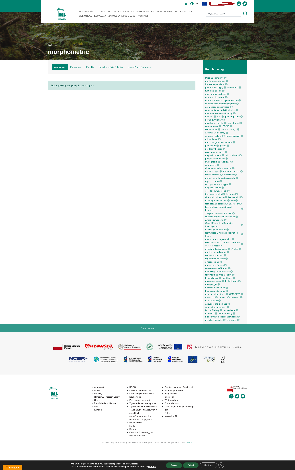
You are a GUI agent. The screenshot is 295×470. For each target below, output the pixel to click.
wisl (219, 116)
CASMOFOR (211, 300)
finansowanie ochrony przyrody (220, 103)
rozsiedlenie (229, 310)
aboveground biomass (216, 304)
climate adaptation (214, 255)
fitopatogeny (225, 275)
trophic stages (212, 171)
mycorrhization (233, 136)
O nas (100, 11)
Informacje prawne (174, 390)
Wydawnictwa (183, 11)
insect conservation (227, 316)
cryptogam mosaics (214, 152)
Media (132, 426)
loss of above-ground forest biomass (218, 208)
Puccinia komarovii (214, 78)
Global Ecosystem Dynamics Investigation (219, 225)
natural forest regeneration (218, 239)
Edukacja (100, 16)
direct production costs (216, 249)
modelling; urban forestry (217, 271)
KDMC (190, 442)
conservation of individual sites (220, 110)
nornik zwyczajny (213, 120)
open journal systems (215, 94)
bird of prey (233, 123)
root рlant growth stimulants (218, 142)
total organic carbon (215, 203)
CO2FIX (223, 297)
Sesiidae (225, 162)
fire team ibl (234, 197)
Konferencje (144, 11)
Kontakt (143, 16)
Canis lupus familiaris (215, 229)
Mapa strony (135, 422)
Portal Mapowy (172, 403)
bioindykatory (211, 278)
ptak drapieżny (232, 116)
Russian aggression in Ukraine (220, 216)
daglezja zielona (213, 187)
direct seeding (212, 262)
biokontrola (232, 87)
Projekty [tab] (90, 67)
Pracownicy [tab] (75, 67)
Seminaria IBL (165, 11)
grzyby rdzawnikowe (215, 81)
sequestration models (215, 307)
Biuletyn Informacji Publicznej (179, 387)
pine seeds (210, 145)
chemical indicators (214, 197)
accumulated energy (215, 132)
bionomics (229, 174)
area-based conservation (217, 107)
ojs (220, 90)
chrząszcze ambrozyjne (216, 184)
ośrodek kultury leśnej (215, 191)
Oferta (127, 11)
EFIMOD (235, 297)
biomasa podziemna (215, 291)
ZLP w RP (234, 203)
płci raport (231, 320)
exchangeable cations (215, 200)
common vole (211, 126)
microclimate (211, 139)
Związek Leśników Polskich (218, 213)
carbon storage (229, 129)
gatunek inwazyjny (214, 87)
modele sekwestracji (215, 294)
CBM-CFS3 (234, 294)
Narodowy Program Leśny (107, 397)
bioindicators (231, 281)
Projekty (113, 11)
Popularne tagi (214, 69)
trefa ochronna (212, 174)
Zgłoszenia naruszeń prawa (142, 403)
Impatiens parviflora (214, 84)
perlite (223, 145)
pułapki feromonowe (215, 158)
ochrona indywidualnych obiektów (221, 100)
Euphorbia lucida (231, 171)
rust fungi (209, 90)
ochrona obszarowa (214, 97)
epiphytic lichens (213, 155)
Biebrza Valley (225, 313)
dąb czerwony (212, 181)
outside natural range (215, 252)
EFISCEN (209, 297)
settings (152, 466)
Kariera (132, 429)
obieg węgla (211, 284)
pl (197, 3)
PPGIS (226, 126)
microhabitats (232, 155)
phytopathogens (213, 281)
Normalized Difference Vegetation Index (221, 234)
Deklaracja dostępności (140, 390)
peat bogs (227, 278)
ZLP (233, 200)
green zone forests (214, 265)
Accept (174, 465)
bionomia (209, 313)
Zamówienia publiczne (121, 16)
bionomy (209, 316)
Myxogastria (211, 162)
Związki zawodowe (214, 220)
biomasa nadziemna (215, 287)
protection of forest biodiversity (220, 178)
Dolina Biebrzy (212, 310)
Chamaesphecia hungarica (218, 168)
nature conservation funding (218, 113)
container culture (213, 136)
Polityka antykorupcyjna (140, 400)
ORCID (97, 406)
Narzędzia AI (171, 416)
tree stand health (213, 194)
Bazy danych (171, 393)
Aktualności (86, 11)
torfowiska (210, 275)
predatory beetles (213, 149)
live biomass (211, 129)
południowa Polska (214, 123)
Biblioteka (85, 16)
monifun (209, 116)
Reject (191, 465)
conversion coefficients (216, 268)
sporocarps (210, 165)
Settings (208, 465)
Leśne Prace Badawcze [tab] (139, 67)
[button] (205, 4)
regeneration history (215, 258)
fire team (230, 194)
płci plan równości (213, 320)
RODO (132, 387)
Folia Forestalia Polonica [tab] (111, 67)
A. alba (235, 249)
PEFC (167, 413)
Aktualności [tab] (59, 67)
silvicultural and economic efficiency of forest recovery (222, 244)
